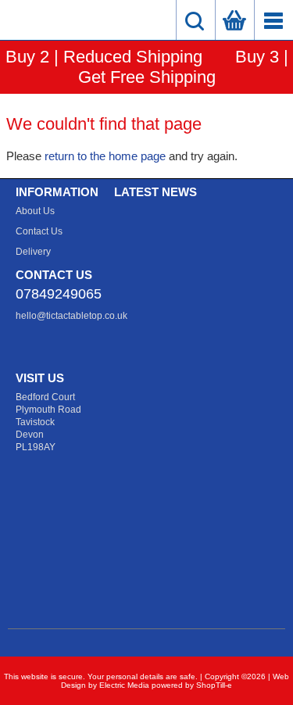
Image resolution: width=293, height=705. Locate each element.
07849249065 (59, 294)
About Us (35, 211)
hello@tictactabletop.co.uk (71, 315)
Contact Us (39, 231)
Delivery (33, 251)
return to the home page (105, 156)
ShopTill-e (214, 685)
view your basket (234, 20)
